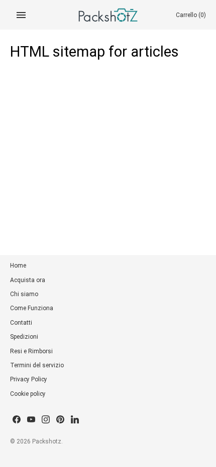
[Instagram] (46, 420)
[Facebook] (17, 420)
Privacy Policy (28, 379)
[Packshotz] (108, 15)
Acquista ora (27, 280)
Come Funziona (31, 308)
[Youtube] (31, 420)
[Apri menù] (21, 15)
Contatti (21, 322)
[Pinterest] (60, 420)
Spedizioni (24, 336)
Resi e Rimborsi (31, 351)
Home (18, 265)
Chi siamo (24, 294)
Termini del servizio (37, 365)
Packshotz (46, 441)
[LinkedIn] (75, 420)
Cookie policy (28, 393)
